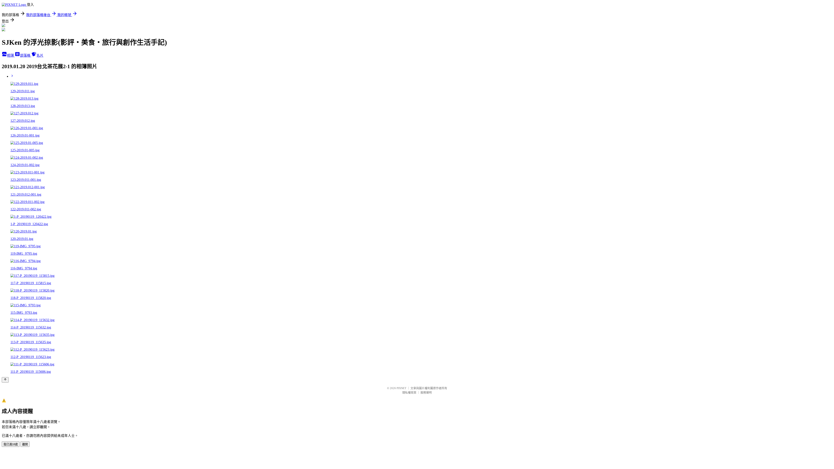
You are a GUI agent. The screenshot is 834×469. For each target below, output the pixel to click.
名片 (39, 55)
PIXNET (401, 388)
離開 (25, 444)
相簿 (11, 55)
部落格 (25, 55)
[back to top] (5, 380)
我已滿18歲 (10, 444)
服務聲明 (426, 392)
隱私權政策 (409, 392)
